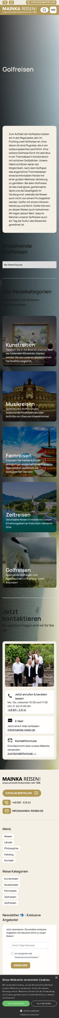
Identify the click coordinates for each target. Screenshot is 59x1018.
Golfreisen (10, 903)
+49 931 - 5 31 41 (17, 710)
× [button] (56, 977)
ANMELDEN (20, 965)
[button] (53, 10)
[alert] (29, 996)
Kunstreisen (11, 878)
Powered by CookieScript (29, 1015)
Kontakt (9, 860)
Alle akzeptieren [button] (16, 1003)
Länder (8, 842)
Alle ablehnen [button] (44, 1003)
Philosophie (11, 848)
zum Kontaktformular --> (22, 753)
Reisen (8, 836)
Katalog (9, 854)
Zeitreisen (10, 897)
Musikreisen (11, 885)
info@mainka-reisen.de (21, 730)
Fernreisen (10, 890)
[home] (20, 10)
